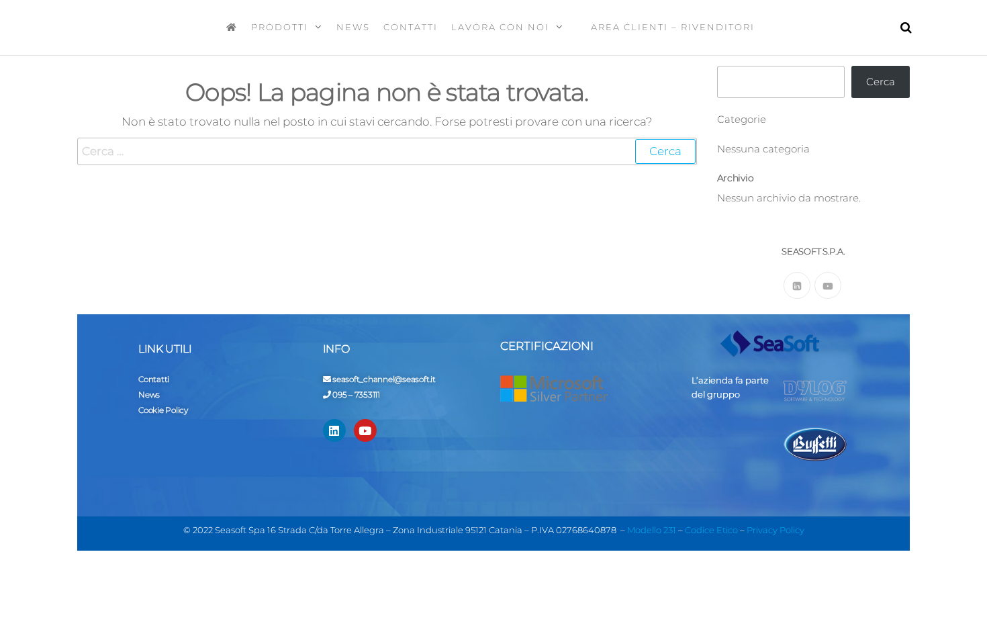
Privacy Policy (775, 529)
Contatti (410, 26)
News (353, 26)
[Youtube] (827, 285)
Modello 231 (651, 529)
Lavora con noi (500, 26)
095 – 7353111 (356, 394)
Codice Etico (711, 529)
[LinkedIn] (797, 285)
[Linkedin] (334, 430)
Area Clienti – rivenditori (671, 26)
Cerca (880, 81)
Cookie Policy (163, 410)
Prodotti (279, 26)
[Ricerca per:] (387, 151)
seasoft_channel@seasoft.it (384, 379)
